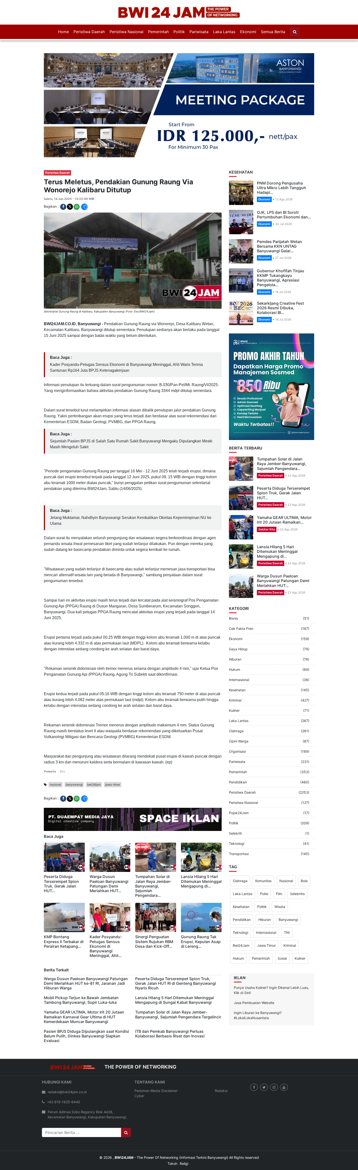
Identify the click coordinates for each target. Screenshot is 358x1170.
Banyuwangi (288, 896)
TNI (287, 909)
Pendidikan (238, 758)
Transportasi (239, 830)
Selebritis (297, 870)
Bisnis (233, 595)
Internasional (239, 656)
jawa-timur (112, 760)
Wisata (279, 883)
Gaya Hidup (238, 625)
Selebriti (235, 810)
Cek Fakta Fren (241, 605)
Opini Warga (238, 717)
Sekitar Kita (266, 505)
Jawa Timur (266, 921)
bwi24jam (94, 760)
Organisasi (237, 728)
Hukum (234, 646)
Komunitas (263, 857)
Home (63, 31)
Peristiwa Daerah (89, 31)
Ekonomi (248, 31)
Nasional (286, 857)
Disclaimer (169, 1067)
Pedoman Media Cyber (147, 1069)
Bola (304, 857)
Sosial (282, 934)
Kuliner (234, 687)
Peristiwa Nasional (126, 31)
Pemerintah (158, 31)
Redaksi (221, 1067)
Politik (179, 31)
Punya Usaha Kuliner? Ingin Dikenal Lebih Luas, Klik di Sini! (271, 966)
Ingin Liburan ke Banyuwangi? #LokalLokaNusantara (258, 991)
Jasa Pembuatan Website (254, 979)
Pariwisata (198, 31)
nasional (55, 760)
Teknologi (236, 820)
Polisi (264, 870)
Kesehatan (237, 666)
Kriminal (235, 676)
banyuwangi (74, 760)
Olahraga (236, 707)
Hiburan (235, 636)
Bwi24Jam (241, 921)
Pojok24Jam (239, 789)
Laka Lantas (224, 31)
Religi (184, 1140)
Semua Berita (273, 31)
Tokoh (172, 1140)
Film (279, 870)
